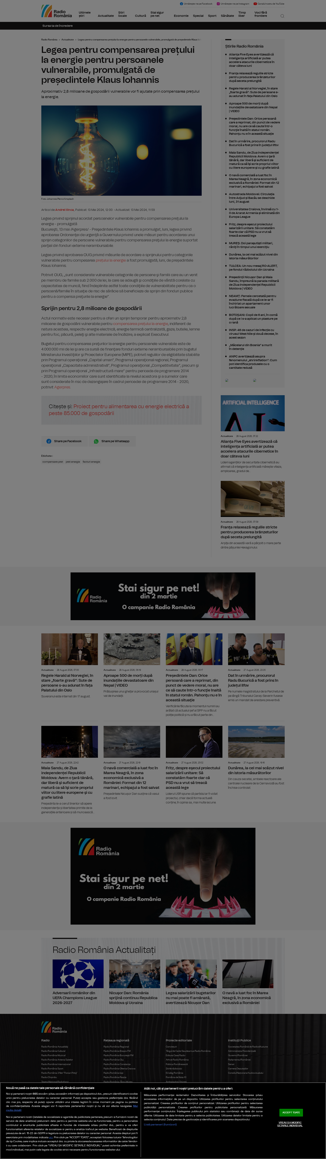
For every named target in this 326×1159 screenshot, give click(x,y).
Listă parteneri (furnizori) (160, 1124)
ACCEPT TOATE (291, 1112)
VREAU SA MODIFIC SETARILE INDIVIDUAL (289, 1124)
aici (51, 1137)
